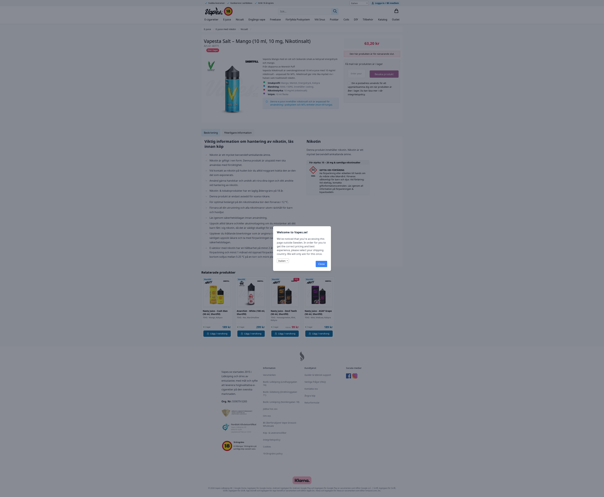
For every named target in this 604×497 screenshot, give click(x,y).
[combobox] (283, 260)
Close (321, 264)
